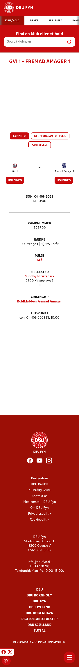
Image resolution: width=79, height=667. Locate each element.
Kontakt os (39, 496)
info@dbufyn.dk (39, 562)
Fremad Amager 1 (64, 171)
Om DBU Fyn (39, 508)
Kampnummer (39, 223)
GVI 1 (15, 171)
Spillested (39, 272)
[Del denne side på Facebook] (3, 653)
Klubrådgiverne (39, 490)
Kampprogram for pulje (50, 136)
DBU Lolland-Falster (39, 619)
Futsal (39, 631)
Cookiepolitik (39, 519)
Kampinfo (19, 136)
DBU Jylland (39, 607)
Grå (39, 260)
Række (39, 239)
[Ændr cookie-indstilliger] (6, 660)
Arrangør (39, 297)
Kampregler (40, 145)
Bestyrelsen (39, 478)
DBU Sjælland (39, 625)
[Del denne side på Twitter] (10, 653)
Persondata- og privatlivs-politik (39, 642)
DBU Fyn (39, 601)
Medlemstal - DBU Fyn (39, 502)
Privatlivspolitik (39, 513)
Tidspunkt (39, 313)
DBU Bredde (39, 484)
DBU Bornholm (39, 595)
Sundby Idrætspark (39, 276)
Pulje (39, 256)
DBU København (39, 613)
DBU (39, 589)
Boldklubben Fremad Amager (39, 301)
